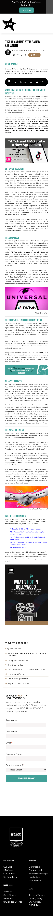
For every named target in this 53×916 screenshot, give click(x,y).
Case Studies (9, 895)
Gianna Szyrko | (18, 51)
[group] (26, 82)
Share (36, 55)
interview (39, 353)
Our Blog (7, 867)
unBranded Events (12, 902)
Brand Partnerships (38, 873)
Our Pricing (34, 867)
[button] (9, 82)
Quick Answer (14, 649)
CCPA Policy (35, 902)
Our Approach (36, 870)
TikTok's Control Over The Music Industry (25, 529)
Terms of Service (37, 895)
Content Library (11, 877)
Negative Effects (16, 674)
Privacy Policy (36, 898)
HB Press (8, 898)
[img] (37, 82)
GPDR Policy (35, 905)
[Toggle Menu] (45, 24)
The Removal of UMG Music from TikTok (27, 669)
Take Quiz (26, 10)
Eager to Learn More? (18, 683)
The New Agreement (18, 679)
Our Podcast (9, 873)
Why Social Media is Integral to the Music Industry (28, 654)
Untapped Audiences (18, 660)
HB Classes (8, 870)
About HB (8, 891)
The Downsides (15, 665)
